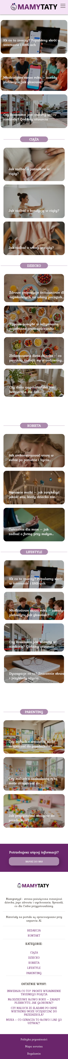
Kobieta (34, 425)
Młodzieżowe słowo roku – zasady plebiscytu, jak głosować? (30, 79)
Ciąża (34, 139)
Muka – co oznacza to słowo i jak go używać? (34, 1021)
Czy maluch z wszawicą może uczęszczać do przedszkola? (32, 743)
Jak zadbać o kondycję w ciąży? (34, 210)
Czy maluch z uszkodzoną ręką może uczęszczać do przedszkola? (33, 780)
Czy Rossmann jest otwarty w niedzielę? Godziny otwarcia (26, 116)
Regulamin (34, 1053)
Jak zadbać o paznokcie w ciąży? (29, 171)
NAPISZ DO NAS (34, 861)
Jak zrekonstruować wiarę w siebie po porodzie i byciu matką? (31, 457)
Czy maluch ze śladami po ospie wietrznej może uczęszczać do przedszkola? (34, 1011)
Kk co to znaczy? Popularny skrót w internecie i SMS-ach (31, 42)
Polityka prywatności (34, 1039)
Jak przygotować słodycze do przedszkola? (32, 817)
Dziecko (34, 265)
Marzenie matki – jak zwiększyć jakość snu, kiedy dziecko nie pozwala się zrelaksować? (34, 494)
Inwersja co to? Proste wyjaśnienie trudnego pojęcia (34, 992)
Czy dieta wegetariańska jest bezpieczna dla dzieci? (32, 389)
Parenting (34, 711)
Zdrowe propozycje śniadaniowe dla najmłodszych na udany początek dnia (37, 294)
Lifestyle (34, 551)
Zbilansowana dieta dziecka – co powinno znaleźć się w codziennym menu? (37, 357)
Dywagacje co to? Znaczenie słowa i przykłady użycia (36, 675)
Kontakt (34, 935)
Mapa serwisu (34, 1046)
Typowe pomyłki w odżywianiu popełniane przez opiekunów (33, 326)
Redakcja (34, 930)
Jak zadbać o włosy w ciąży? (31, 247)
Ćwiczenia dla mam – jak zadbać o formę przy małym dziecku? (30, 531)
